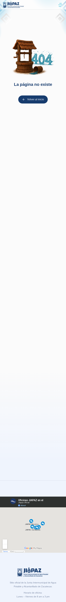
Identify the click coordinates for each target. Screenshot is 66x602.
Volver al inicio (35, 99)
